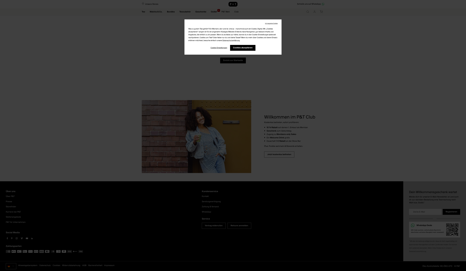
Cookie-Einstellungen (219, 47)
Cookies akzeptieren (243, 47)
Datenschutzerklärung (231, 40)
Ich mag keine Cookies (271, 23)
